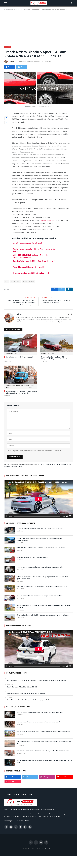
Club (18, 281)
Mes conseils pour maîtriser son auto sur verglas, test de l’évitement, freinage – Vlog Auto (21, 302)
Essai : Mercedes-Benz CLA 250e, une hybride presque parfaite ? (28, 700)
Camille (12, 61)
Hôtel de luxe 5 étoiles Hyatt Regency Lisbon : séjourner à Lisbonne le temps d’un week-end (44, 742)
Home (15, 9)
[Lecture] (7, 516)
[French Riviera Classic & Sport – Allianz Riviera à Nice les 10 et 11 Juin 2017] (38, 88)
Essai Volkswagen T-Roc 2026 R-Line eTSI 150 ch (23, 687)
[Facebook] (6, 118)
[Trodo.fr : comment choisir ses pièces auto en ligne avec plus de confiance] (10, 598)
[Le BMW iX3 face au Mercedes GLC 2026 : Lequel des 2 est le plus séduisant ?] (10, 550)
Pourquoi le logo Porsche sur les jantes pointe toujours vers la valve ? (38, 722)
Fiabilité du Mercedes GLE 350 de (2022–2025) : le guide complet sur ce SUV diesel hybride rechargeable (42, 577)
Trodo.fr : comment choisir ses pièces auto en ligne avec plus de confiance (40, 596)
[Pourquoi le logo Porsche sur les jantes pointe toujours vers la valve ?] (10, 724)
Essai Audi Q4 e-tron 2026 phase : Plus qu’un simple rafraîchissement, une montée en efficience (43, 606)
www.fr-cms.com (47, 220)
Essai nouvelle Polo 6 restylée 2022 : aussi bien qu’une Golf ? (26, 693)
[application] (39, 499)
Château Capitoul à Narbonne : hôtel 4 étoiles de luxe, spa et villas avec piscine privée (43, 731)
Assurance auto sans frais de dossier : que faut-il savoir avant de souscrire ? (40, 528)
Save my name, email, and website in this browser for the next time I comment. (35, 451)
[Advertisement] (38, 27)
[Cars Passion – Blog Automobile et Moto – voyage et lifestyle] (38, 3)
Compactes (9, 353)
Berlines (43, 353)
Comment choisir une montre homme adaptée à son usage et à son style (40, 567)
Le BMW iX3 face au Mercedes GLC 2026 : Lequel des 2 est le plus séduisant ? (41, 548)
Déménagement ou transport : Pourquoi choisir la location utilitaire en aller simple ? (21, 392)
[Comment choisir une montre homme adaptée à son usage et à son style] (10, 569)
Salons (20, 9)
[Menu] (5, 3)
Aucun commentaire (35, 61)
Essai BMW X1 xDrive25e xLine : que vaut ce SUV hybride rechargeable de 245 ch (42, 586)
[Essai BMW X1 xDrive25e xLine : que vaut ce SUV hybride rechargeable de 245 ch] (10, 588)
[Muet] (67, 516)
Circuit (13, 281)
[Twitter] (6, 122)
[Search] (71, 3)
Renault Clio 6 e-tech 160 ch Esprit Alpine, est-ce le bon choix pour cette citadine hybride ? (36, 680)
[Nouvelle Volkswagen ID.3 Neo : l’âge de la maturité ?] (20, 343)
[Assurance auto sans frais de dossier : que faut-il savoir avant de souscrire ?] (10, 530)
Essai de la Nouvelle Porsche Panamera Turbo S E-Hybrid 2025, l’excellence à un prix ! (43, 751)
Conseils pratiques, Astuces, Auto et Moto (17, 386)
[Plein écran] (70, 516)
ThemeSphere (49, 849)
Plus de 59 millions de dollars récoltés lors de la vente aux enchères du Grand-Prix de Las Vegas (44, 761)
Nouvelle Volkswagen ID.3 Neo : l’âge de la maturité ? (19, 358)
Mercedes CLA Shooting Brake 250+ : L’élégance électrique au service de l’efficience (56, 358)
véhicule (31, 281)
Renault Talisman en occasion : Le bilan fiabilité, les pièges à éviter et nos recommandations (39, 539)
